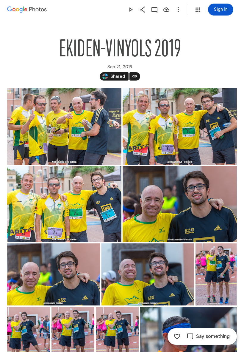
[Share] (142, 10)
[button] (198, 10)
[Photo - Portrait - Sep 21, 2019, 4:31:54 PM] (216, 274)
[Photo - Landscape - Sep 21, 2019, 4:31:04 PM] (53, 274)
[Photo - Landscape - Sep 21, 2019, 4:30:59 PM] (180, 204)
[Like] (177, 336)
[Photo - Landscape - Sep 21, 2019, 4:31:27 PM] (147, 274)
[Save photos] (166, 10)
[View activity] (154, 10)
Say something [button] (213, 336)
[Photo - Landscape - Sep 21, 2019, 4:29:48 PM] (64, 126)
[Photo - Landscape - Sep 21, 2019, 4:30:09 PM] (180, 126)
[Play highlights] (130, 9)
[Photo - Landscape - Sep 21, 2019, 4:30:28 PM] (64, 204)
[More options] (178, 10)
